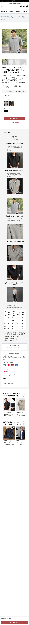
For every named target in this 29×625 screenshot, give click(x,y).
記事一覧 (25, 11)
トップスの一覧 (16, 16)
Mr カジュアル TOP (5, 16)
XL (16, 111)
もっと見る (24, 395)
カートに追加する (14, 122)
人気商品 (11, 11)
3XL (6, 113)
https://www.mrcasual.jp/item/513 (14, 307)
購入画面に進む (14, 118)
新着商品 (18, 11)
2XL (21, 111)
